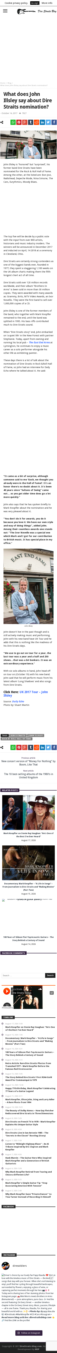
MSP (37, 1349)
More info (47, 3)
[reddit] (36, 122)
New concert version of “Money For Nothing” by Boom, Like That (28, 761)
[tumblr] (30, 122)
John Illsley (35, 736)
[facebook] (54, 122)
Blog (9, 83)
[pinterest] (19, 122)
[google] (24, 122)
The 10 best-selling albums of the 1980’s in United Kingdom (28, 774)
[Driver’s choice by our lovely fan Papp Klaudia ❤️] (28, 1301)
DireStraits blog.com (31, 1346)
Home (2, 83)
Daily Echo (18, 701)
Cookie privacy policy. (16, 3)
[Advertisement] (28, 47)
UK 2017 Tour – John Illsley (25, 694)
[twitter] (48, 122)
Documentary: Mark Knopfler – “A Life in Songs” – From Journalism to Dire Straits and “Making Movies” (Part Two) (28, 887)
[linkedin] (42, 122)
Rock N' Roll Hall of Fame (16, 739)
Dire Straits (18, 736)
